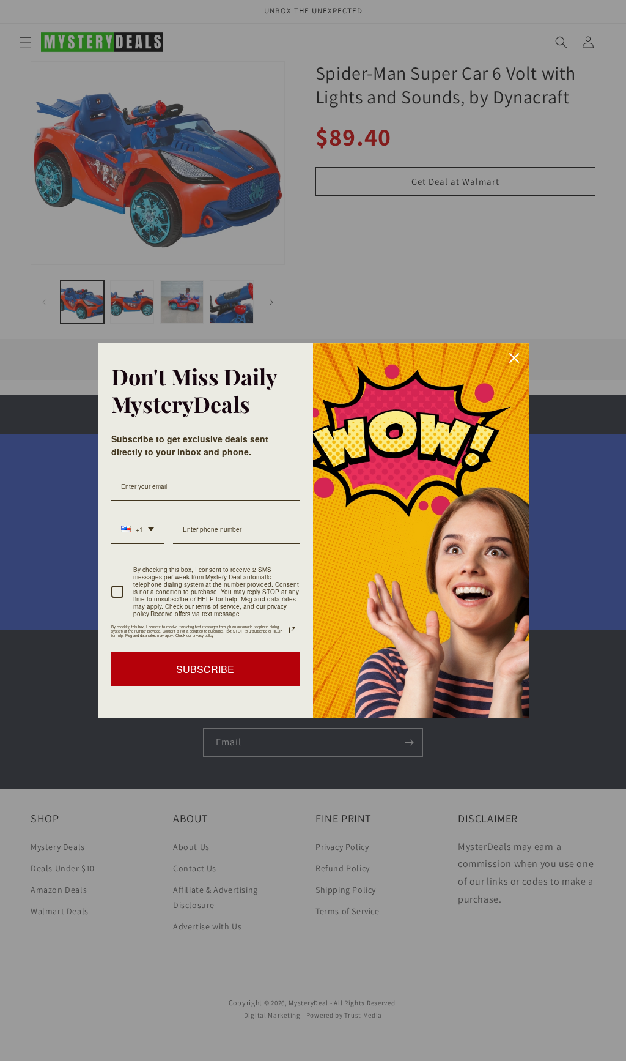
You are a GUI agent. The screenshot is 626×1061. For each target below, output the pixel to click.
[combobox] (137, 530)
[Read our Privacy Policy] (292, 630)
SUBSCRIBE (205, 669)
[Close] (514, 358)
